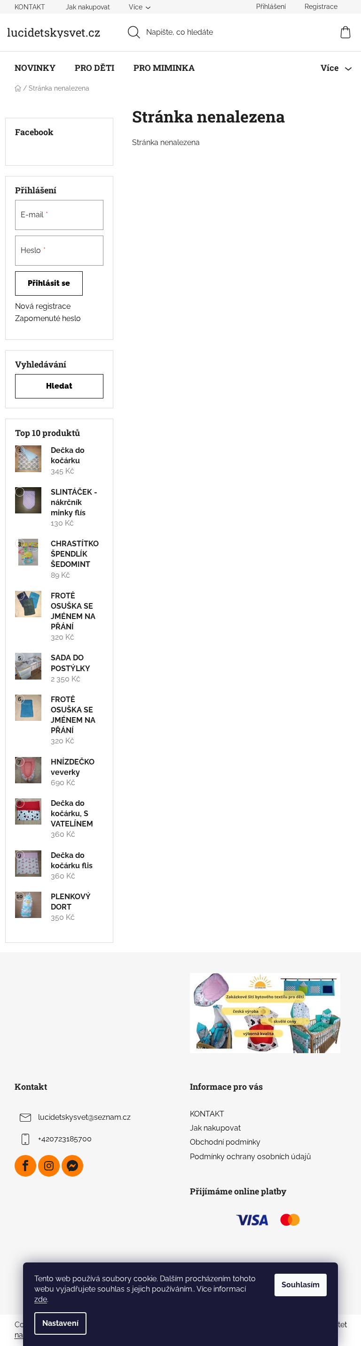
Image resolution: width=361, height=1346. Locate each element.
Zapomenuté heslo (48, 318)
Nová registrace (43, 306)
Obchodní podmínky (225, 1142)
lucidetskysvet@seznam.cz (84, 1117)
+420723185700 (65, 1138)
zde (40, 1299)
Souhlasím (301, 1284)
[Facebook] (25, 1166)
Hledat (59, 386)
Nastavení (60, 1323)
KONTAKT (30, 7)
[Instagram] (49, 1166)
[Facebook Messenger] (72, 1166)
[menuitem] (35, 68)
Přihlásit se (49, 283)
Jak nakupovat (88, 7)
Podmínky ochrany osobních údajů (250, 1156)
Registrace (321, 6)
